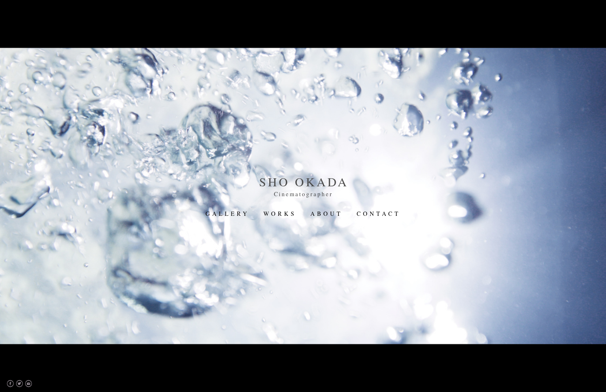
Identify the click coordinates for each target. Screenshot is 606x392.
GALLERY (227, 214)
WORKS (279, 214)
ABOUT (326, 214)
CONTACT (378, 214)
